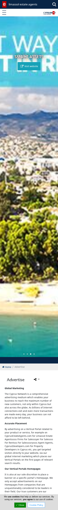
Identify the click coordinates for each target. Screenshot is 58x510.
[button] (24, 354)
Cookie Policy (36, 505)
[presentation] (5, 189)
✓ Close (20, 505)
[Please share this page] (36, 379)
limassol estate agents (23, 4)
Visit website (31, 66)
